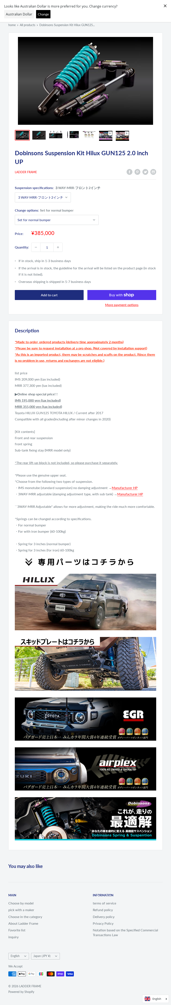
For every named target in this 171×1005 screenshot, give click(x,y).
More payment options (121, 305)
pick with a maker (21, 910)
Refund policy (103, 910)
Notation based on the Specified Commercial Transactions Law (125, 932)
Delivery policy (103, 917)
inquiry (13, 937)
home (12, 25)
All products (27, 25)
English (15, 956)
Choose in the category (25, 917)
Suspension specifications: (58, 188)
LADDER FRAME (26, 172)
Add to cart (49, 295)
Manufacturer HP (125, 488)
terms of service (104, 903)
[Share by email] (153, 172)
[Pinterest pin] (137, 172)
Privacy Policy (103, 923)
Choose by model (21, 903)
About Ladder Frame (23, 923)
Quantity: (22, 247)
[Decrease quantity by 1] (35, 247)
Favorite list (16, 930)
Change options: (44, 210)
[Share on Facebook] (129, 172)
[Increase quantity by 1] (58, 247)
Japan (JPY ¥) (41, 956)
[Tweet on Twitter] (145, 172)
